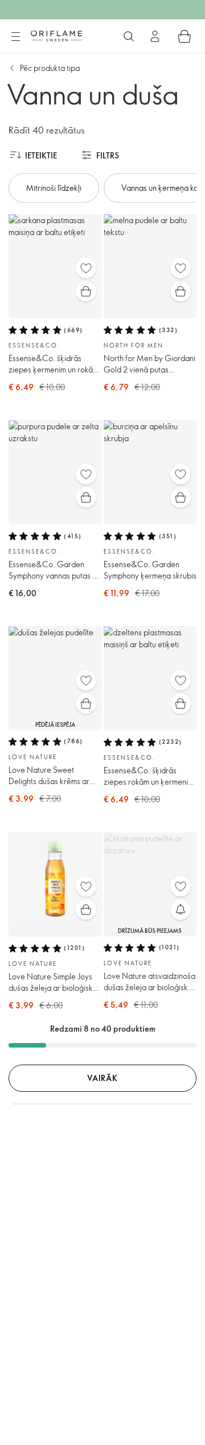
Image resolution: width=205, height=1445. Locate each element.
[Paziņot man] (180, 909)
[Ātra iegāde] (86, 291)
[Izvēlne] (15, 37)
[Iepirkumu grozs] (184, 36)
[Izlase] (86, 268)
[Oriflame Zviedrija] (56, 35)
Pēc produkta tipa (50, 67)
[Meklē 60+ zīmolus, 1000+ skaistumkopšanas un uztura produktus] (128, 36)
